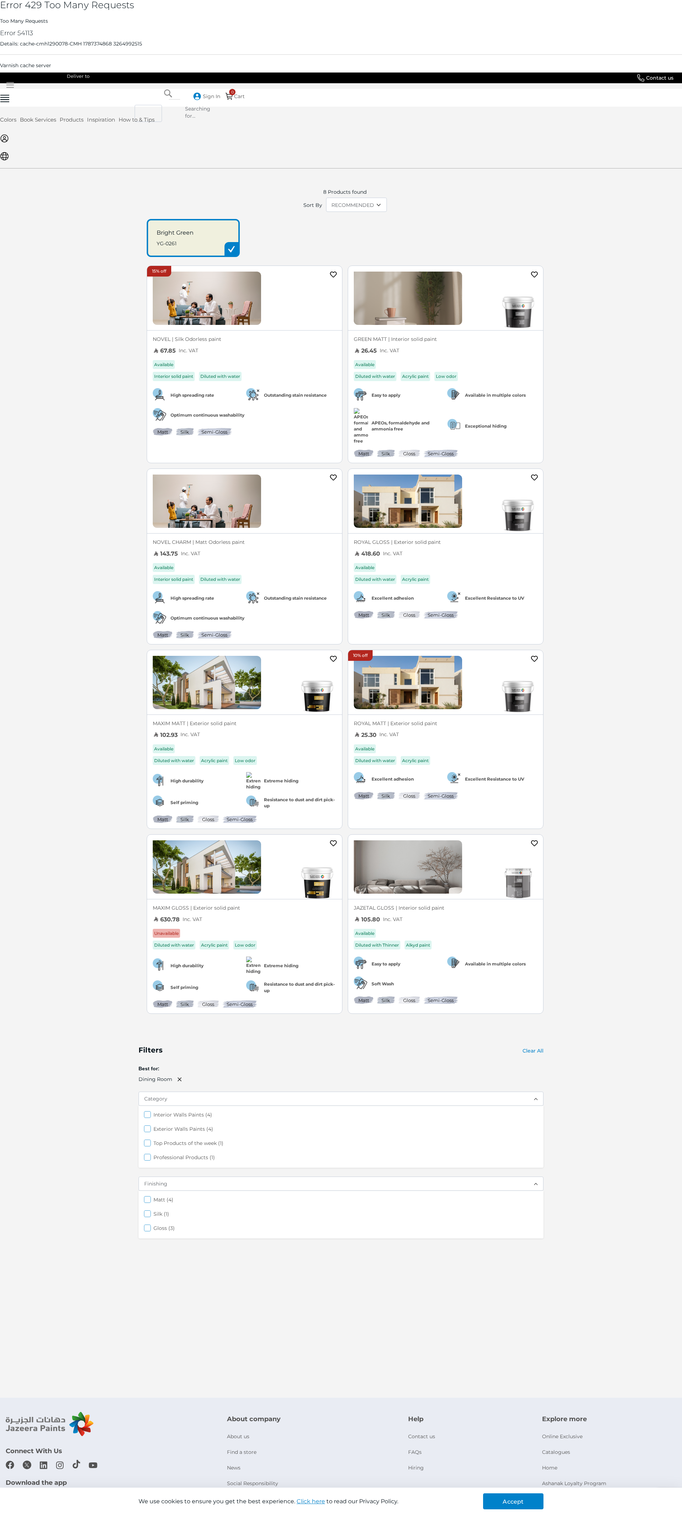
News (233, 1468)
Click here (311, 1501)
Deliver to (78, 76)
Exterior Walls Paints (183, 1128)
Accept (513, 1501)
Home (549, 1468)
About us (238, 1436)
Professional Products (184, 1157)
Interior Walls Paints (182, 1114)
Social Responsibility (252, 1483)
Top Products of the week (188, 1143)
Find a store (241, 1452)
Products (71, 119)
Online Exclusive (562, 1436)
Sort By (312, 205)
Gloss (164, 1228)
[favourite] (333, 275)
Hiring (416, 1468)
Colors (8, 119)
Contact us (659, 78)
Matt (163, 1199)
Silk (161, 1213)
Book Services (38, 119)
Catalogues (556, 1452)
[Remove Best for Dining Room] (180, 1079)
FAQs (415, 1452)
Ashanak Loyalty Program (574, 1483)
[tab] (341, 98)
